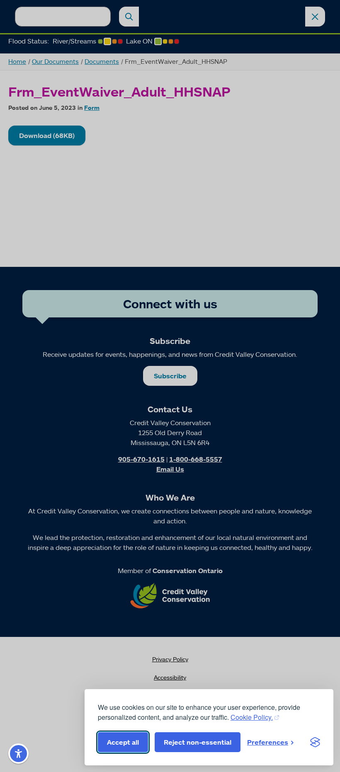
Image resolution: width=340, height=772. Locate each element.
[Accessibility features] (18, 753)
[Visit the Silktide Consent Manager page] (315, 742)
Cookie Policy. (252, 717)
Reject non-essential (197, 742)
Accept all (123, 742)
